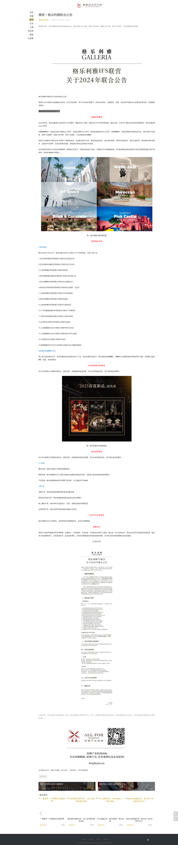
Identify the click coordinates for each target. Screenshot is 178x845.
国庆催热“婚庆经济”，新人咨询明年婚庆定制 (81, 820)
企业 (31, 23)
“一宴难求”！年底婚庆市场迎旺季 (52, 819)
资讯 (31, 19)
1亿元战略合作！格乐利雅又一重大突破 (110, 820)
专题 (31, 16)
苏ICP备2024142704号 (106, 843)
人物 (31, 27)
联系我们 (105, 839)
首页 (31, 12)
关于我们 (83, 839)
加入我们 (98, 839)
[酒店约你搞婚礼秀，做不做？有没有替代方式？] (139, 806)
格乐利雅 (43, 776)
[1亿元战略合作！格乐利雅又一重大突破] (110, 806)
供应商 (30, 30)
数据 (31, 34)
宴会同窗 (90, 839)
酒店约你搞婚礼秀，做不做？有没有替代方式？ (139, 820)
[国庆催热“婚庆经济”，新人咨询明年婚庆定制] (81, 806)
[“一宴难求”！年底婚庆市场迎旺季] (52, 806)
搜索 (31, 38)
